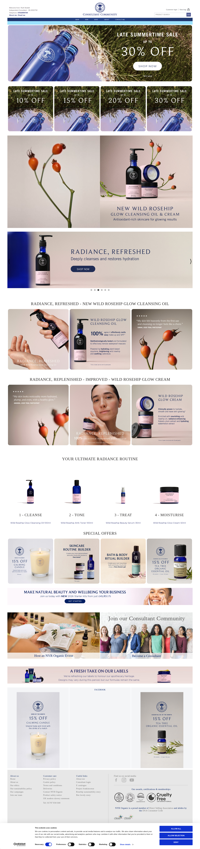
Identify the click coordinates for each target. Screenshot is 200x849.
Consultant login (83, 782)
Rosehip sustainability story (88, 792)
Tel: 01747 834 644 (51, 803)
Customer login (171, 10)
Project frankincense (85, 788)
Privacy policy (49, 779)
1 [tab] (91, 290)
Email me (21, 15)
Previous (9, 261)
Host (96, 19)
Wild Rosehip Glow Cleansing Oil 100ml (30, 518)
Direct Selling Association (161, 808)
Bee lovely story (83, 795)
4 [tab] (102, 290)
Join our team (16, 795)
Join (86, 19)
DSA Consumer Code (153, 810)
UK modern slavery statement (56, 798)
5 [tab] (105, 290)
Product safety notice (52, 795)
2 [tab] (95, 290)
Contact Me (120, 19)
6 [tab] (109, 290)
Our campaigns (16, 792)
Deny (176, 842)
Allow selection (176, 836)
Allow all (176, 829)
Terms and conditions (52, 785)
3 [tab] (98, 290)
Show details (125, 844)
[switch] (71, 844)
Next (191, 261)
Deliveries (47, 788)
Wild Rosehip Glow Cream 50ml (169, 518)
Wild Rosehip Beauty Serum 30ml (123, 518)
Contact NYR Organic (53, 792)
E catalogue (81, 785)
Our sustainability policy (21, 788)
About (106, 19)
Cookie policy (49, 782)
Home (12, 779)
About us (14, 782)
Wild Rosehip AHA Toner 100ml (77, 518)
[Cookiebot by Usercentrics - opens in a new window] (19, 844)
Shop (77, 19)
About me (13, 15)
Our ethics (14, 785)
